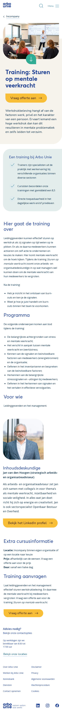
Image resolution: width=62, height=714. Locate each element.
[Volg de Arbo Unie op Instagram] (47, 705)
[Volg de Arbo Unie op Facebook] (57, 705)
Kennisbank (8, 679)
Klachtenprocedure (40, 685)
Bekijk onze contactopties (17, 633)
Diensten (7, 685)
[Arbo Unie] (10, 6)
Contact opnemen (12, 691)
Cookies (35, 691)
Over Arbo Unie (10, 666)
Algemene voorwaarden (43, 679)
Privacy (34, 672)
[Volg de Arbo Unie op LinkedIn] (38, 705)
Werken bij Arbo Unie (13, 672)
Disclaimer (36, 666)
